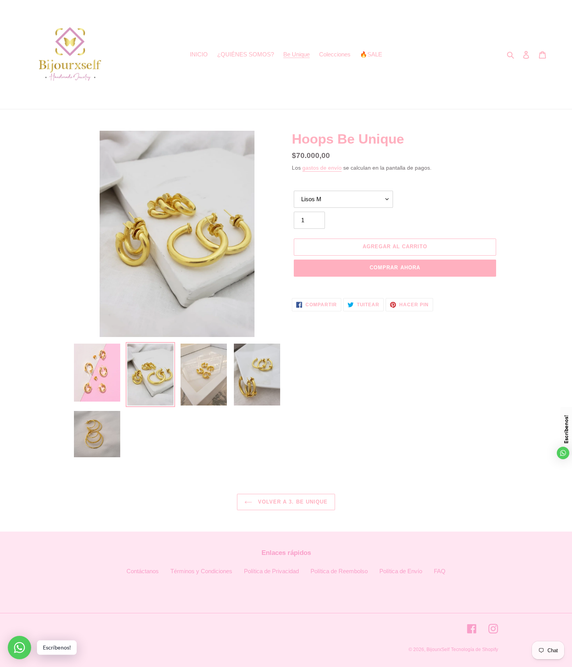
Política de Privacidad (271, 571)
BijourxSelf (437, 649)
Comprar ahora (395, 267)
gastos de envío (322, 168)
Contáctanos (142, 571)
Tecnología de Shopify (474, 649)
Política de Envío (400, 571)
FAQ (440, 571)
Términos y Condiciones (201, 571)
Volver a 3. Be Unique (292, 502)
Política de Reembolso (339, 571)
